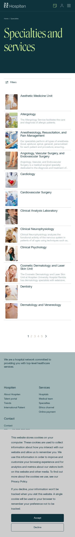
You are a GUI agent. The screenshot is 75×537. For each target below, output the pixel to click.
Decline (37, 527)
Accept (37, 517)
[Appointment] (55, 6)
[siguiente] (46, 336)
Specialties (15, 19)
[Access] (62, 6)
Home (6, 19)
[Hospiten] (15, 5)
